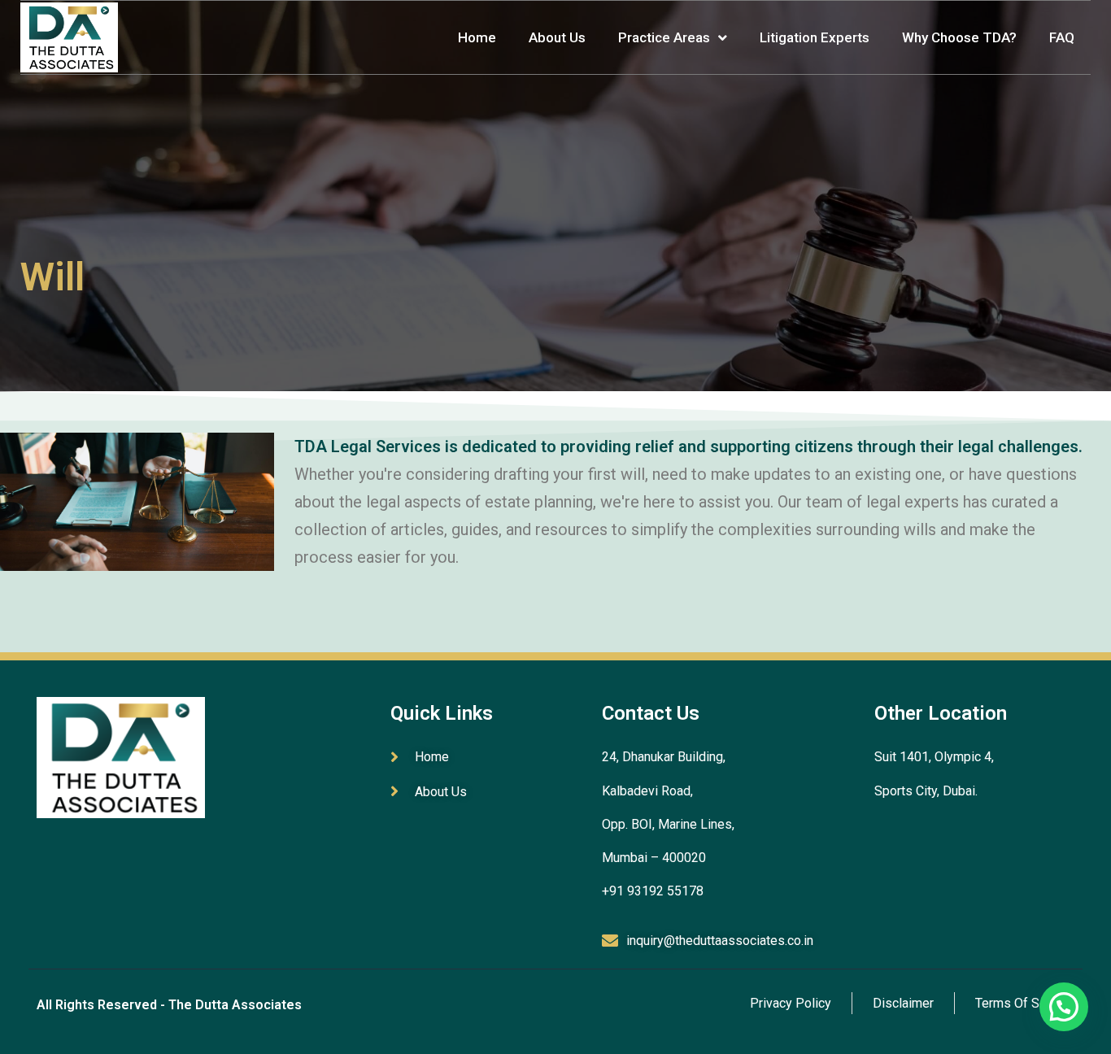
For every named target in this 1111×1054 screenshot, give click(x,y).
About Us (557, 37)
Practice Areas (664, 37)
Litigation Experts (814, 37)
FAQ (1061, 37)
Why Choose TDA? (959, 37)
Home (477, 37)
